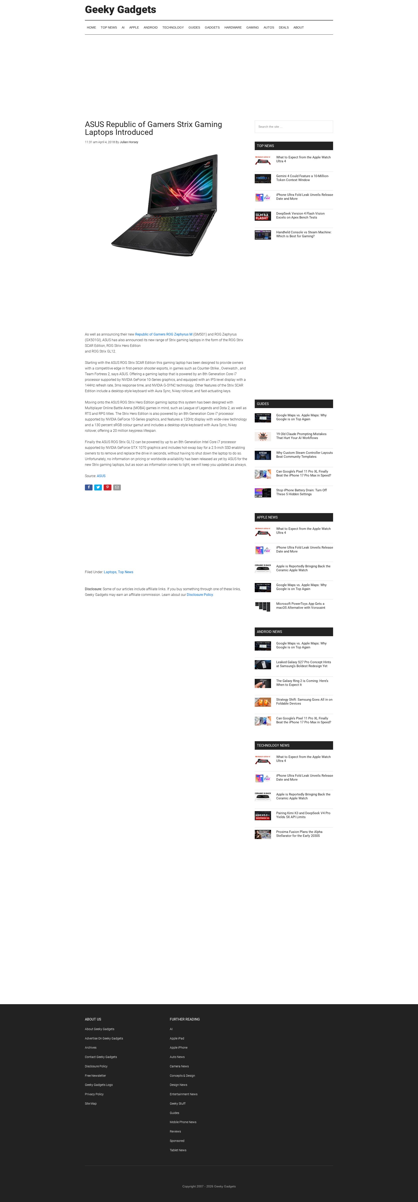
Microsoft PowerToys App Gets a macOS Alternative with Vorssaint (300, 606)
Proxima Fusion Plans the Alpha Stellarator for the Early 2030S (299, 834)
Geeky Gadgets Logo (99, 1085)
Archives (90, 1047)
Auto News (177, 1057)
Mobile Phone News (183, 1122)
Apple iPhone (178, 1047)
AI (171, 1029)
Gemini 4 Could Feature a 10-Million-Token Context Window (302, 178)
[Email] (117, 488)
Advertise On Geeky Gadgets (104, 1038)
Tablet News (178, 1150)
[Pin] (108, 488)
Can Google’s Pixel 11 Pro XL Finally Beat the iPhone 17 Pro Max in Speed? (303, 473)
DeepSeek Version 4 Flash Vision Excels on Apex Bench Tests (300, 215)
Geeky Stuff (177, 1103)
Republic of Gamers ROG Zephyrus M (163, 334)
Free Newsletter (95, 1075)
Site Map (91, 1103)
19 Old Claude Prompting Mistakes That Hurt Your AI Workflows (301, 436)
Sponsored (177, 1141)
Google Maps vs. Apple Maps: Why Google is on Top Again (301, 417)
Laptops (110, 572)
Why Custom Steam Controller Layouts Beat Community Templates (304, 455)
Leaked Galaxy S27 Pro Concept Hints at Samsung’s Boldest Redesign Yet (303, 664)
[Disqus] (166, 670)
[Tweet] (98, 488)
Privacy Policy (94, 1094)
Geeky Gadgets (120, 9)
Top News (125, 572)
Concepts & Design (182, 1075)
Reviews (175, 1131)
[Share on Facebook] (89, 488)
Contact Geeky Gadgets (101, 1057)
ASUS (101, 476)
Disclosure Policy (200, 595)
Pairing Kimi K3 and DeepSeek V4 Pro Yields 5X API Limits (303, 815)
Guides (174, 1113)
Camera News (179, 1066)
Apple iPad (177, 1038)
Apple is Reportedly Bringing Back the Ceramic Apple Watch (303, 568)
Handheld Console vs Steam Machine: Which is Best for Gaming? (304, 234)
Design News (178, 1085)
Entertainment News (183, 1094)
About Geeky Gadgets (99, 1029)
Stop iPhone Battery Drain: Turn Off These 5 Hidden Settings (301, 492)
